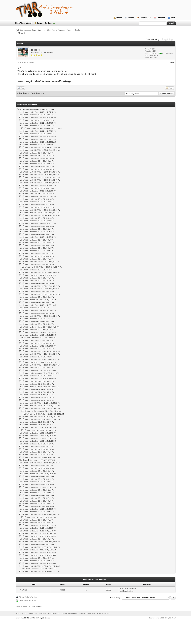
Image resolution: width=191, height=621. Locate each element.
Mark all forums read (87, 613)
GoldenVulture (31, 109)
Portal (119, 18)
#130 (172, 62)
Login (40, 23)
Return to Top (53, 613)
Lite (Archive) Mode (69, 613)
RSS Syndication (104, 613)
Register (48, 23)
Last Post (123, 591)
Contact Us (32, 613)
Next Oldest (24, 93)
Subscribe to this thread (27, 600)
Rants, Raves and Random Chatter (66, 30)
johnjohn (130, 591)
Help (173, 18)
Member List (145, 18)
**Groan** (24, 590)
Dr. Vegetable (37, 327)
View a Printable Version (28, 597)
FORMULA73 (39, 128)
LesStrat (35, 112)
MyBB (26, 618)
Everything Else (44, 30)
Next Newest (36, 93)
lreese (34, 50)
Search (131, 18)
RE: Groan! (23, 112)
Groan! (20, 109)
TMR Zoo (42, 613)
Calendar (161, 18)
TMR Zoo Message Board (26, 30)
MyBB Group (45, 618)
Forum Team (21, 613)
